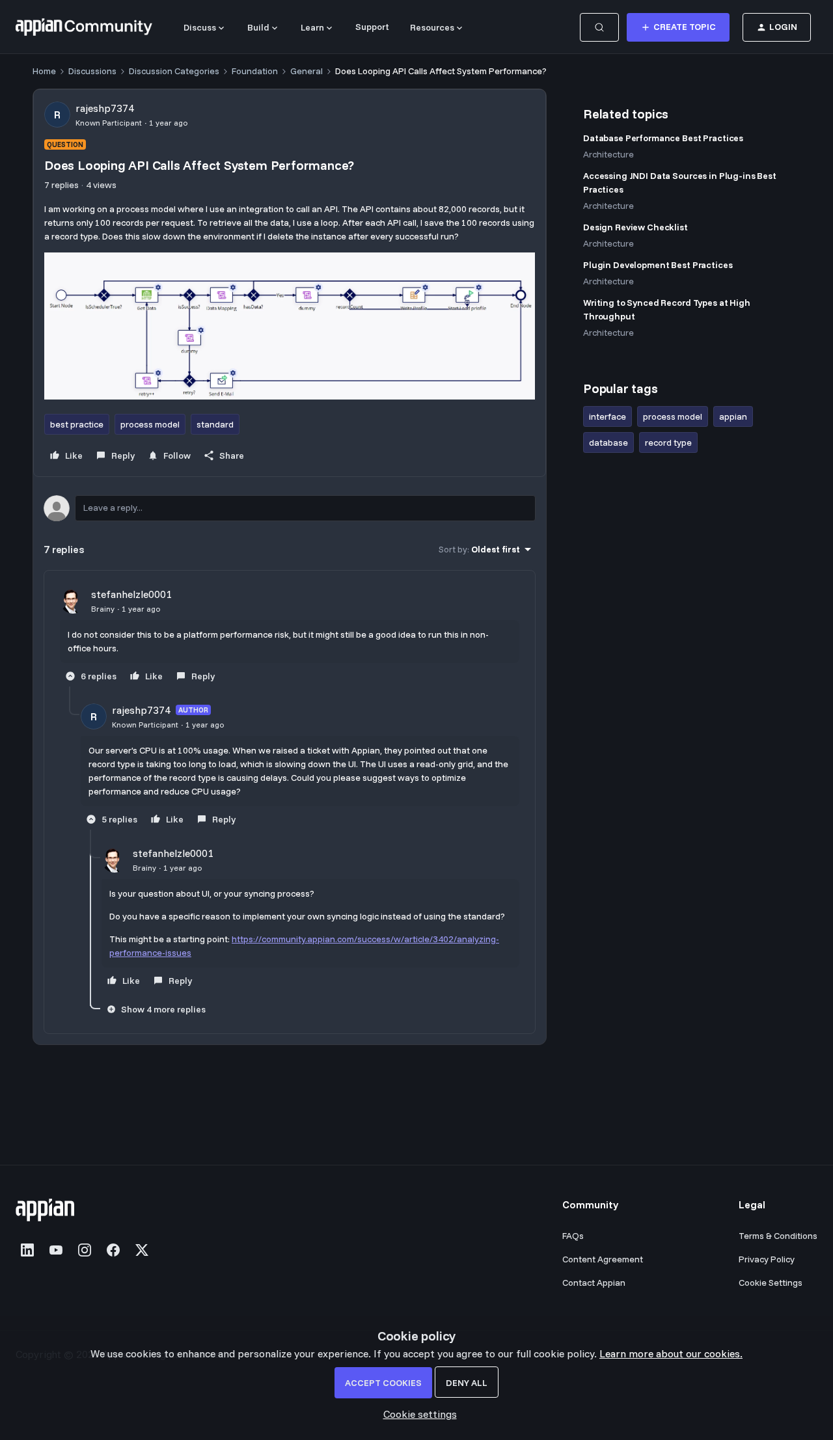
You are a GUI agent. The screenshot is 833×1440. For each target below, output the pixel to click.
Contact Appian (593, 1282)
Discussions (92, 71)
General (306, 71)
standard (215, 424)
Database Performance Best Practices (663, 138)
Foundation (255, 71)
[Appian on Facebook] (113, 1250)
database (608, 442)
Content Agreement (602, 1259)
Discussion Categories (174, 71)
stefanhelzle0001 (131, 594)
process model (150, 424)
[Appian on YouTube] (56, 1250)
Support (372, 27)
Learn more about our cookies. (671, 1353)
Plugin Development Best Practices (657, 265)
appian (733, 416)
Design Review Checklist (635, 227)
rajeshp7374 (104, 108)
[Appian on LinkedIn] (27, 1250)
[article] (289, 636)
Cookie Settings (770, 1282)
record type (668, 442)
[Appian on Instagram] (84, 1250)
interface (607, 416)
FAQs (573, 1236)
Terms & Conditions (778, 1236)
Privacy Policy (767, 1259)
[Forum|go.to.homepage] (84, 27)
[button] (678, 27)
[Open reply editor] (290, 508)
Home (44, 71)
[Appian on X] (142, 1250)
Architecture (608, 154)
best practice (76, 424)
